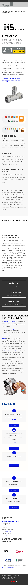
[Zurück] (5, 228)
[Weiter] (23, 228)
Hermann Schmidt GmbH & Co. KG (11, 575)
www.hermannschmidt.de (8, 567)
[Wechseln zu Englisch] (14, 581)
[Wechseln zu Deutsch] (11, 581)
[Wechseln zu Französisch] (16, 581)
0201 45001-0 (9, 531)
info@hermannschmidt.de (10, 535)
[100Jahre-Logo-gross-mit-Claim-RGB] (11, 4)
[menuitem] (4, 577)
